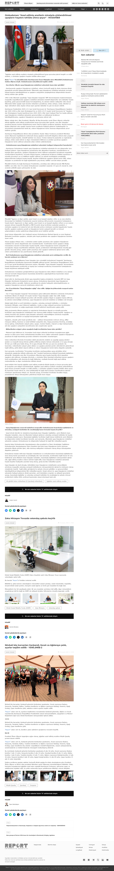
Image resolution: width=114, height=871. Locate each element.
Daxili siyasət (10, 22)
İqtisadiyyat (79, 847)
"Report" (15, 580)
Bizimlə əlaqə (52, 844)
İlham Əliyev (28, 3)
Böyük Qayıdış (11, 785)
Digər (83, 9)
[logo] (12, 3)
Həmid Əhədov (14, 627)
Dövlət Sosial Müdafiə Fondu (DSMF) (18, 608)
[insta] (97, 9)
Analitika (104, 847)
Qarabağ (23, 785)
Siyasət (78, 844)
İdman (91, 847)
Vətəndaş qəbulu (54, 608)
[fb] (94, 9)
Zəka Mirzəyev (40, 608)
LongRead (79, 850)
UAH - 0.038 (85, 50)
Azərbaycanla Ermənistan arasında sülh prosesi (52, 3)
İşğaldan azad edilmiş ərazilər (57, 481)
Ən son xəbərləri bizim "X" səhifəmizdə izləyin (41, 489)
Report (12, 79)
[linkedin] (105, 9)
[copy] (30, 510)
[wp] (10, 510)
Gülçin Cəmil (13, 500)
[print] (26, 510)
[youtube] (108, 9)
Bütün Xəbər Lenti (82, 153)
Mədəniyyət (92, 850)
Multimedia (105, 850)
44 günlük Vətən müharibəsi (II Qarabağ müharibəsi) (24, 481)
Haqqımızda (37, 844)
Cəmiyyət (92, 844)
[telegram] (100, 9)
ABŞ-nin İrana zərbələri (79, 3)
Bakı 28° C (102, 50)
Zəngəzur (33, 785)
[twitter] (102, 9)
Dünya (104, 844)
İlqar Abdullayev (14, 804)
